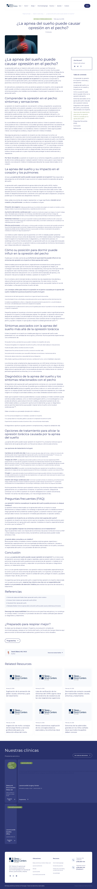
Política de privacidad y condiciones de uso (59, 869)
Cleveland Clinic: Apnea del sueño (16, 603)
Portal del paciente (58, 865)
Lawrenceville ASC (37, 865)
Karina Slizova (88, 886)
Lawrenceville (36, 871)
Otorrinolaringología (43, 5)
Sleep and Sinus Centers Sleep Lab (42, 863)
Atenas (34, 868)
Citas (87, 5)
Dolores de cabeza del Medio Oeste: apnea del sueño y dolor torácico (26, 597)
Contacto (66, 5)
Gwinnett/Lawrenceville (39, 874)
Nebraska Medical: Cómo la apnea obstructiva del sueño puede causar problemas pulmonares (34, 606)
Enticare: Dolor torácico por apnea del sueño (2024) (21, 600)
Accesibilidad (56, 873)
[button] (20, 6)
